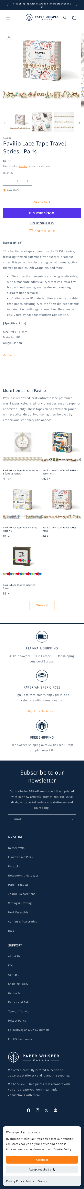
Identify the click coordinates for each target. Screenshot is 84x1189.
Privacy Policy (15, 1181)
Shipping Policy (18, 984)
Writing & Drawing (20, 903)
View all (42, 605)
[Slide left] (4, 122)
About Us (14, 956)
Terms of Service (36, 1181)
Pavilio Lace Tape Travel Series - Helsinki (21, 529)
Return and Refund (20, 1002)
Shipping (23, 166)
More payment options (42, 222)
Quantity (8, 173)
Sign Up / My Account (42, 711)
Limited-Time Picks (20, 857)
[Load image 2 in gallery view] (42, 122)
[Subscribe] (71, 819)
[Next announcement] (76, 5)
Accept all (42, 1159)
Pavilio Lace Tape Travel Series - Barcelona (60, 472)
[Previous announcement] (7, 5)
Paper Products (18, 884)
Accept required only (42, 1169)
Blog (11, 930)
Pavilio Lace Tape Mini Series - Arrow (20, 586)
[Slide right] (79, 122)
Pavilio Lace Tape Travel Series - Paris (60, 529)
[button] (8, 17)
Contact (13, 974)
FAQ (10, 965)
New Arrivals (16, 848)
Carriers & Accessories (22, 921)
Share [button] (11, 355)
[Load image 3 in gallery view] (64, 122)
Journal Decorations (21, 894)
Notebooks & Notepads (23, 875)
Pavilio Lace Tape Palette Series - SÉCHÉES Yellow (21, 472)
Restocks (14, 866)
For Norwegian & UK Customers (29, 1030)
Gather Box (15, 993)
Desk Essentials (18, 912)
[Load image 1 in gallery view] (20, 122)
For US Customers (20, 1039)
